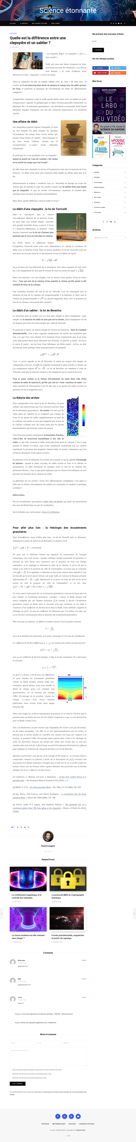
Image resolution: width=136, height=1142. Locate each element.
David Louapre (48, 846)
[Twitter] (4, 64)
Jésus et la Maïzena (51, 512)
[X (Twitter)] (64, 1116)
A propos (24, 23)
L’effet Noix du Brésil (52, 501)
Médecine (97, 192)
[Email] (4, 75)
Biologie (96, 172)
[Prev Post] (1, 913)
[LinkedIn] (4, 70)
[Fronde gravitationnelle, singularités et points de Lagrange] (68, 919)
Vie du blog (97, 212)
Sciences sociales (99, 207)
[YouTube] (78, 1116)
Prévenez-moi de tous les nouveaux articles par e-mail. (29, 1078)
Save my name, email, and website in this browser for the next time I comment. (37, 1070)
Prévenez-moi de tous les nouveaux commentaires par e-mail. (31, 1074)
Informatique (98, 182)
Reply (84, 960)
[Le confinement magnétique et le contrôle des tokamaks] (28, 879)
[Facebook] (4, 59)
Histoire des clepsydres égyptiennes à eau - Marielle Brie (38, 1022)
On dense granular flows (40, 787)
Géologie (97, 177)
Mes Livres (55, 23)
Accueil (13, 23)
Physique (13, 33)
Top (68, 1136)
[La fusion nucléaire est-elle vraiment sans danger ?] (28, 919)
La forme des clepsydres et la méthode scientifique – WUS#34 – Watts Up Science (47, 1014)
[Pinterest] (28, 827)
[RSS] (71, 1116)
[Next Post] (134, 913)
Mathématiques (99, 187)
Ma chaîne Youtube (39, 23)
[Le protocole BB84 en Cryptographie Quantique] (68, 879)
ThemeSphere (80, 1130)
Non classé (97, 197)
